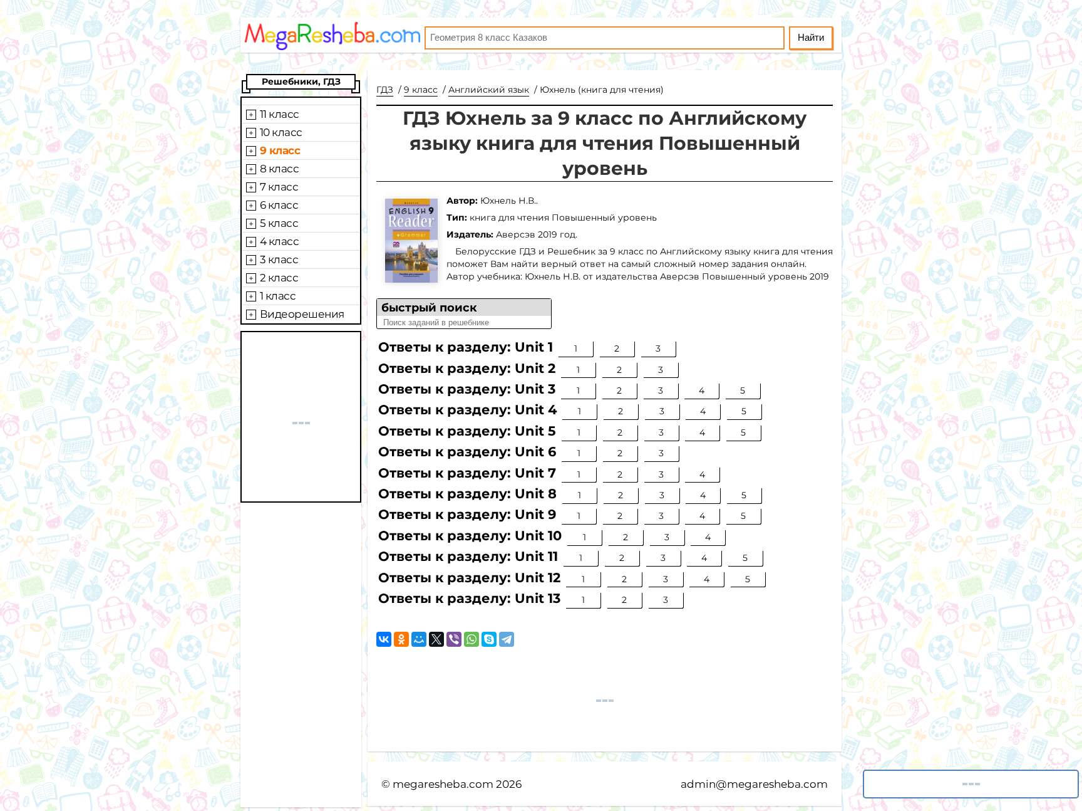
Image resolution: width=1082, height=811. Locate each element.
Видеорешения (302, 314)
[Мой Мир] (418, 639)
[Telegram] (506, 639)
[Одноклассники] (401, 639)
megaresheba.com (443, 784)
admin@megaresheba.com (754, 784)
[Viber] (453, 639)
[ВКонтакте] (383, 639)
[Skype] (489, 639)
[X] (436, 639)
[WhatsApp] (471, 639)
